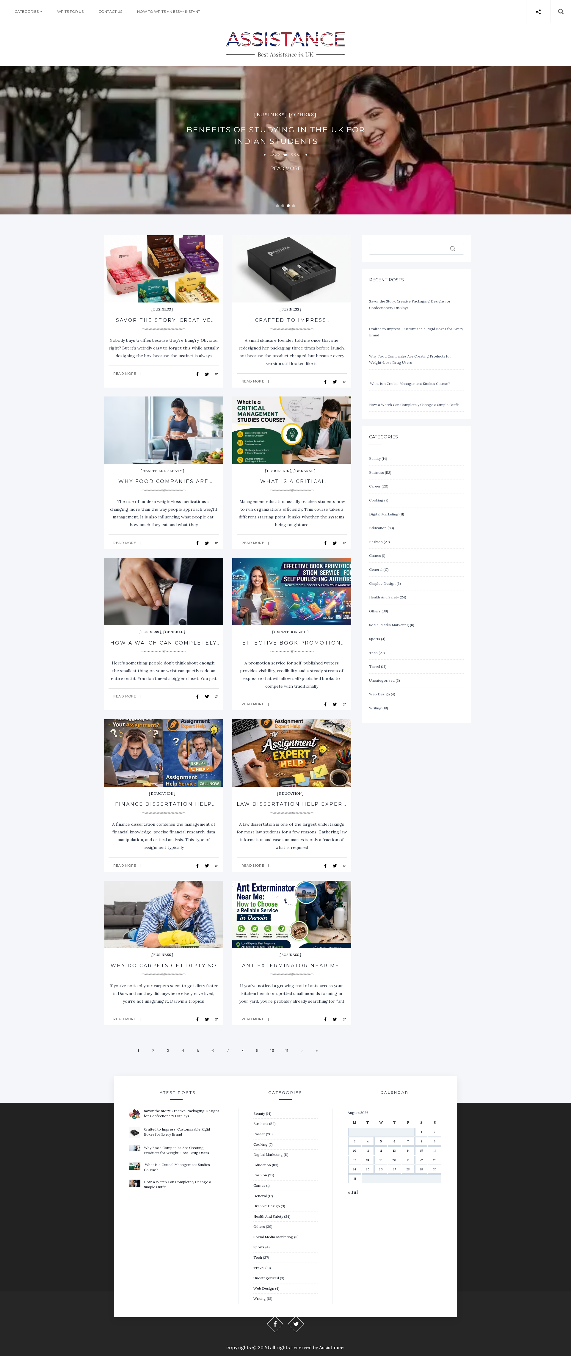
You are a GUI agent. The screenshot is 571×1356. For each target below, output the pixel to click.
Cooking (376, 500)
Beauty (375, 458)
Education (278, 470)
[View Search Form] (557, 12)
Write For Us (70, 11)
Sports (374, 639)
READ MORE (124, 373)
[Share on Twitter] (208, 373)
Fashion (376, 542)
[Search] (452, 249)
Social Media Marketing (389, 625)
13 (394, 1151)
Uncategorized (290, 632)
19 (380, 1160)
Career (375, 486)
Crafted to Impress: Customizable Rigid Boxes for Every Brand (177, 1131)
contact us (110, 11)
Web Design (379, 694)
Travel (374, 666)
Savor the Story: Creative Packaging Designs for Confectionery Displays (181, 1113)
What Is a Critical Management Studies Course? (409, 383)
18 (367, 1160)
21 (408, 1160)
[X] (296, 1324)
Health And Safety (162, 470)
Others (375, 611)
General (304, 470)
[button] (277, 205)
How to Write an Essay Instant (168, 11)
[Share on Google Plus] (216, 373)
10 (272, 1050)
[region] (285, 140)
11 (287, 1050)
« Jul (353, 1192)
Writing (375, 708)
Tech (373, 652)
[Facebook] (275, 1324)
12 (380, 1151)
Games (375, 555)
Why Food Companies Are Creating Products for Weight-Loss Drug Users (176, 1150)
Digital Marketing (384, 514)
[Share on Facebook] (198, 373)
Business (162, 309)
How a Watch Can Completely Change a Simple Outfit (414, 404)
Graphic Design (382, 583)
